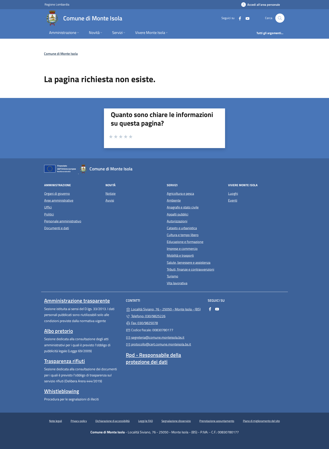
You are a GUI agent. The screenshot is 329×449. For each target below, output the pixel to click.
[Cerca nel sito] (279, 18)
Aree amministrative (58, 200)
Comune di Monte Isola (61, 53)
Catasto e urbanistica (182, 228)
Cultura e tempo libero (183, 234)
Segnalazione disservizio (176, 421)
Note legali (55, 421)
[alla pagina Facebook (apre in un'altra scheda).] (238, 18)
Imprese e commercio (182, 248)
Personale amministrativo (62, 221)
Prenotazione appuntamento (216, 421)
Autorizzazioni (177, 221)
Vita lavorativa (177, 283)
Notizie (110, 193)
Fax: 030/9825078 (144, 323)
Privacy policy (79, 421)
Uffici (48, 207)
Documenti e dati (56, 228)
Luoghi (233, 193)
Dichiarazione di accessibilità (112, 421)
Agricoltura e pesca (180, 193)
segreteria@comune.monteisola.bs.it (157, 337)
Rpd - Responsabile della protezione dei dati (153, 358)
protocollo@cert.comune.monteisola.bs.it (160, 344)
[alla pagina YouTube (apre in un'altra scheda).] (246, 18)
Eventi (232, 200)
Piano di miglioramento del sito (261, 421)
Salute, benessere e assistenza (188, 262)
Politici (49, 214)
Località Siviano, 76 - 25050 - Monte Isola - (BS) (166, 309)
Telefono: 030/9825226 (147, 316)
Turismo (172, 276)
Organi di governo (57, 193)
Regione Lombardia (57, 4)
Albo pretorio (58, 331)
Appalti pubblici (177, 214)
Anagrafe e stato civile (183, 207)
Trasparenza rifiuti (64, 361)
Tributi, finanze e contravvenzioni (190, 269)
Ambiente (174, 200)
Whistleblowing (61, 391)
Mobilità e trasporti (180, 255)
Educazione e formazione (185, 241)
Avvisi (109, 200)
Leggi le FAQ (145, 421)
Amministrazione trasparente (77, 301)
